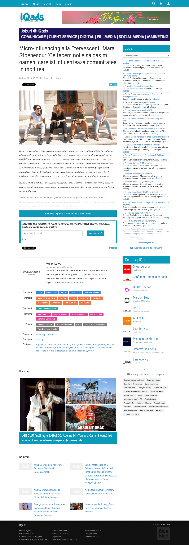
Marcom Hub (141, 297)
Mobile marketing (151, 395)
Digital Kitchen (142, 287)
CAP (40, 292)
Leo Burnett (140, 328)
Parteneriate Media (27, 533)
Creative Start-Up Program (30, 536)
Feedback (49, 347)
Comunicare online (140, 290)
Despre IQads (25, 530)
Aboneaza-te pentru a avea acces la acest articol (67, 213)
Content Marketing (151, 384)
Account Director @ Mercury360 (138, 163)
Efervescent (51, 292)
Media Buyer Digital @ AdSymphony (140, 220)
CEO (78, 324)
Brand (74, 344)
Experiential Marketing (141, 301)
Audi (40, 298)
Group (66, 347)
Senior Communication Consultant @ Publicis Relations (143, 156)
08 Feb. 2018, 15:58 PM (30, 77)
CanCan (63, 298)
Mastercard (43, 302)
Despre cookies (91, 533)
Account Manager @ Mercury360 (139, 173)
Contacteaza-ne (91, 536)
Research (159, 410)
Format (58, 347)
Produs (50, 350)
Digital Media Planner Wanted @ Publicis (142, 144)
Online (50, 334)
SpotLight (48, 77)
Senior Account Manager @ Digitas (140, 102)
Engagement (99, 344)
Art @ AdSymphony (133, 236)
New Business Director (47, 328)
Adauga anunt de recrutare (147, 247)
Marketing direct (129, 395)
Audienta (62, 344)
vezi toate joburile (146, 242)
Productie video (159, 403)
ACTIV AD (139, 318)
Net (37, 350)
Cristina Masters (60, 314)
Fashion (40, 347)
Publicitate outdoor (130, 410)
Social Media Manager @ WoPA (138, 110)
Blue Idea (165, 524)
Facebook (84, 298)
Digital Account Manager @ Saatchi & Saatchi (144, 228)
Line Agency (140, 359)
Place (43, 350)
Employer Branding (144, 387)
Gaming (145, 391)
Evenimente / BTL (158, 352)
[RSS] (111, 84)
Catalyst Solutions (144, 349)
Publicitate (60, 350)
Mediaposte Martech (146, 339)
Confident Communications (150, 277)
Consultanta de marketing (142, 342)
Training (136, 414)
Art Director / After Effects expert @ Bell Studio (145, 128)
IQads (58, 77)
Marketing (40, 334)
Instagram (96, 298)
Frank (63, 292)
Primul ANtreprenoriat (47, 308)
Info (24, 239)
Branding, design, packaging (134, 380)
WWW (91, 350)
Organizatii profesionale (141, 311)
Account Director (45, 324)
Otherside (56, 302)
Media (109, 347)
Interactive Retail (157, 391)
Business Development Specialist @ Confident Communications (144, 74)
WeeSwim (85, 302)
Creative (88, 344)
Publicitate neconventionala (158, 406)
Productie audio (150, 399)
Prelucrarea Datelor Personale (64, 539)
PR (134, 280)
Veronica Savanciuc (46, 318)
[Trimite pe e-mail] (115, 84)
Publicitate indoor (140, 406)
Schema (70, 350)
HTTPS (80, 347)
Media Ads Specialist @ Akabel (138, 212)
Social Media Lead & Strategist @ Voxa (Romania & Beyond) (146, 203)
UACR (136, 308)
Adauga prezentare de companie (147, 374)
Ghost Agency (141, 266)
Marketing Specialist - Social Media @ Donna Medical (143, 61)
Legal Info (56, 536)
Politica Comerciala (60, 533)
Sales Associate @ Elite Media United (141, 192)
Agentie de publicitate (46, 344)
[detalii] (126, 70)
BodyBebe (50, 298)
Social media (81, 350)
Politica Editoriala (59, 530)
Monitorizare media (130, 399)
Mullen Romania (64, 266)
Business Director (64, 324)
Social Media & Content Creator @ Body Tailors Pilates (144, 119)
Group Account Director (95, 324)
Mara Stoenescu (79, 314)
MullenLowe (53, 263)
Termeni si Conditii (93, 530)
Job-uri (68, 3)
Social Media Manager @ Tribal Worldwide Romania (147, 136)
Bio (68, 344)
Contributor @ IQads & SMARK (33, 539)
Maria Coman (96, 314)
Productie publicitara (143, 403)
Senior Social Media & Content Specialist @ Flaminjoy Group (143, 95)
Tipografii (127, 414)
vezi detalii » (77, 282)
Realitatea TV (70, 302)
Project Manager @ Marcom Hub (139, 86)
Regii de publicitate (146, 410)
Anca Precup (43, 314)
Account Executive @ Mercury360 (139, 181)
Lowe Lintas (75, 292)
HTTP (73, 347)
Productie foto (129, 403)
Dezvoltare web (129, 387)
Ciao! (73, 298)
